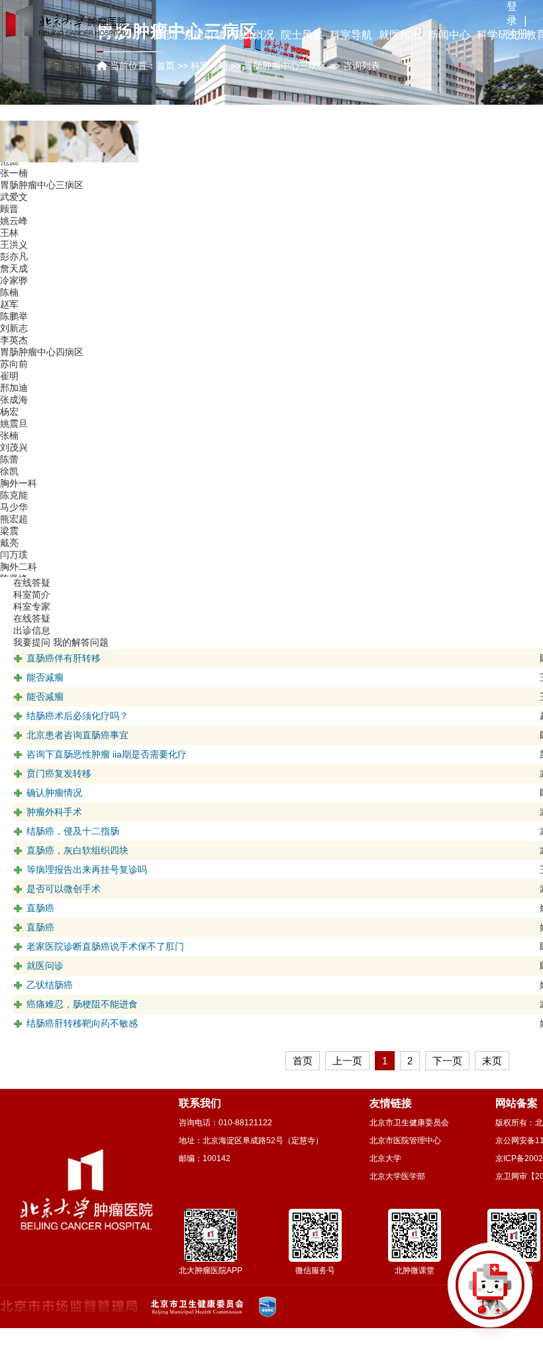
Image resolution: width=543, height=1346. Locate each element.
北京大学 (385, 1158)
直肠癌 (40, 908)
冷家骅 (14, 280)
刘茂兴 (14, 447)
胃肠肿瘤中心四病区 (41, 352)
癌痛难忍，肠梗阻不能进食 (82, 1004)
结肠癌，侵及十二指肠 (72, 831)
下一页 (447, 1060)
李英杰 (14, 340)
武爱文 (14, 197)
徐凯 (9, 471)
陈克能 (14, 495)
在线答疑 (31, 618)
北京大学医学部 (397, 1176)
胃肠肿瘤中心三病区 (41, 185)
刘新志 (14, 328)
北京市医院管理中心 (405, 1140)
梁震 (9, 531)
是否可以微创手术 (63, 888)
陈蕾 (9, 459)
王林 (9, 232)
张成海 (14, 399)
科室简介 (31, 594)
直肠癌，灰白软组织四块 (77, 850)
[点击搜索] (490, 1293)
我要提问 (31, 642)
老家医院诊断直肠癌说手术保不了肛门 (105, 946)
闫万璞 (14, 554)
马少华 (14, 507)
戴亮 (9, 542)
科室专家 (31, 606)
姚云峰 (14, 220)
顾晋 (9, 208)
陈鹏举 (14, 316)
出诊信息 (31, 630)
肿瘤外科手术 (54, 812)
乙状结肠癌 (49, 985)
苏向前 (14, 364)
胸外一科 (18, 483)
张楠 (9, 435)
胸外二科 (18, 566)
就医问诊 (45, 965)
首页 (165, 65)
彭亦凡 (14, 256)
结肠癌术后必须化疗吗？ (77, 715)
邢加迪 (14, 387)
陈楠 (9, 292)
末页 (492, 1060)
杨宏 (9, 411)
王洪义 (14, 244)
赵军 (9, 304)
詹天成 (14, 268)
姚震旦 (14, 423)
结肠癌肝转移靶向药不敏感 (82, 1023)
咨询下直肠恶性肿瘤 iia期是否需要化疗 (106, 754)
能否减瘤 (45, 677)
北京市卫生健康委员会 (409, 1122)
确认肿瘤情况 (54, 792)
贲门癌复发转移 (58, 773)
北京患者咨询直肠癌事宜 (77, 735)
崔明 (9, 375)
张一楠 (14, 173)
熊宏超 (14, 519)
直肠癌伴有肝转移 (63, 658)
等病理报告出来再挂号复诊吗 (86, 869)
